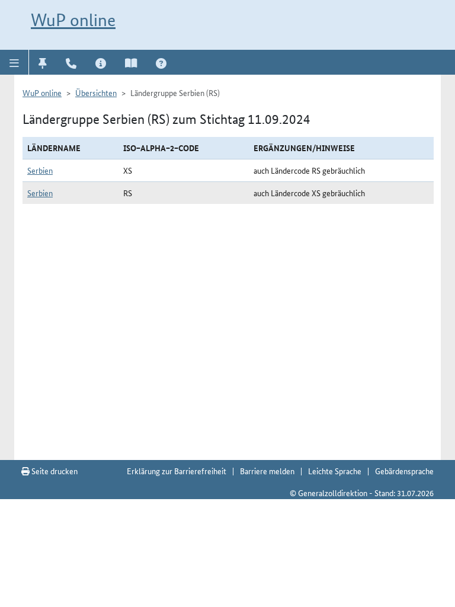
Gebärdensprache (404, 471)
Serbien (40, 170)
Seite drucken (54, 471)
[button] (14, 62)
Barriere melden (267, 471)
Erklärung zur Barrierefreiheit (176, 471)
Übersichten (96, 92)
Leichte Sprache (334, 471)
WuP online (73, 20)
